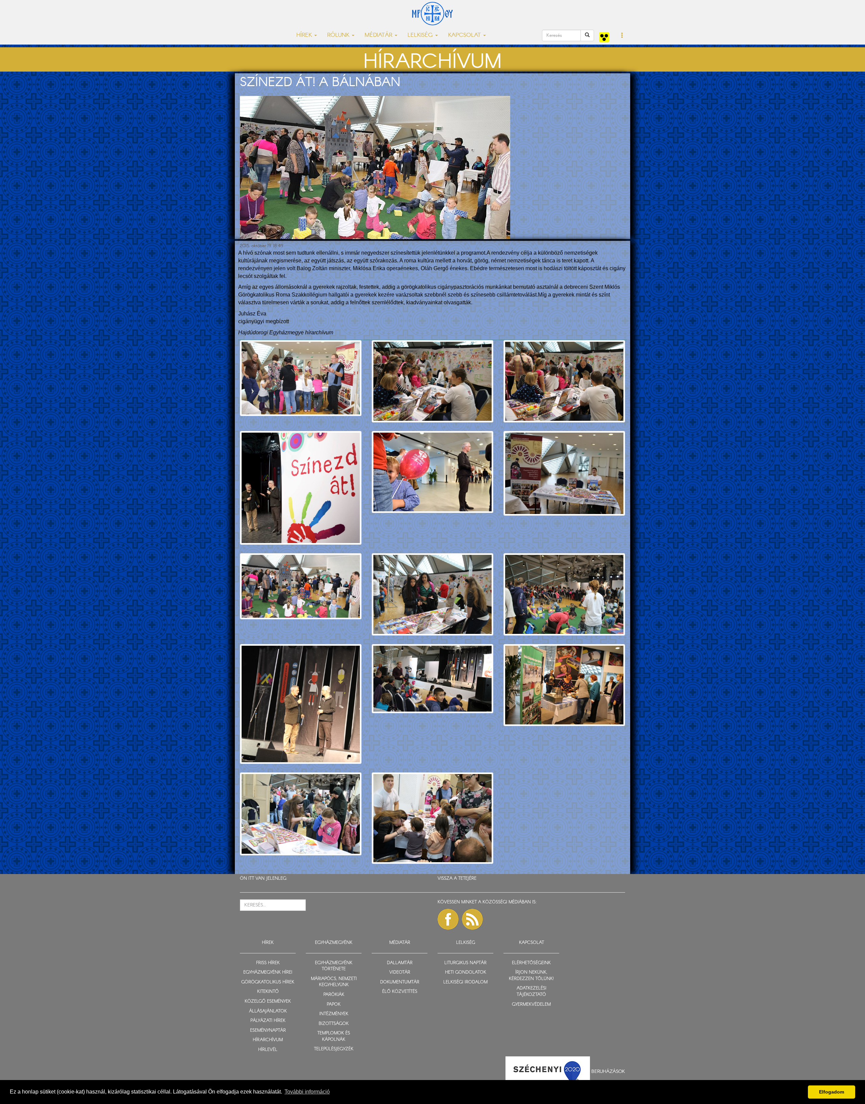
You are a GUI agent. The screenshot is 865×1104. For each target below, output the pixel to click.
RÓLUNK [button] (339, 35)
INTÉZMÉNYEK (333, 1014)
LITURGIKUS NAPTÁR (465, 963)
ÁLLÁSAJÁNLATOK (268, 1011)
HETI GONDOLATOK (465, 972)
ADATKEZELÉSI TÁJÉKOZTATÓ (531, 991)
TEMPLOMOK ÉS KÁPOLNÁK (333, 1036)
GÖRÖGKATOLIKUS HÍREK (267, 982)
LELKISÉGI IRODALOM (465, 982)
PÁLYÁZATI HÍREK (268, 1021)
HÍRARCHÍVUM (268, 1040)
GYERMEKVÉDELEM (531, 1004)
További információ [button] (307, 1092)
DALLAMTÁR (400, 963)
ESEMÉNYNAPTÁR (268, 1030)
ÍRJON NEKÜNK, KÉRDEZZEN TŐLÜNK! (531, 975)
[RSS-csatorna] (472, 919)
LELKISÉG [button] (421, 35)
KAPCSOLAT (531, 943)
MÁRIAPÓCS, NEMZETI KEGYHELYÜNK (334, 982)
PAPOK (334, 1004)
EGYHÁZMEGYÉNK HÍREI (267, 972)
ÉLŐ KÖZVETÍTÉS (399, 992)
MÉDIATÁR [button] (379, 35)
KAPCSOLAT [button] (465, 35)
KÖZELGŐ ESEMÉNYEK (268, 1001)
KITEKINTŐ (268, 992)
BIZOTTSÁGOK (334, 1024)
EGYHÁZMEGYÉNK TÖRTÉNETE (333, 966)
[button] (622, 36)
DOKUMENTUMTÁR (399, 982)
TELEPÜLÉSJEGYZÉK (333, 1049)
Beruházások (608, 1071)
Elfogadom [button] (831, 1092)
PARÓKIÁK (333, 995)
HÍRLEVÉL (267, 1050)
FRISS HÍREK (268, 963)
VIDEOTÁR (399, 972)
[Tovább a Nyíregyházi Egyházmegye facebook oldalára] (448, 919)
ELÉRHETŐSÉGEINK (531, 963)
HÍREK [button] (305, 35)
